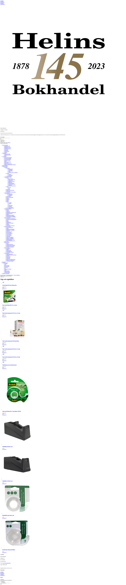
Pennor (7, 177)
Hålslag (7, 228)
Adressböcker (10, 194)
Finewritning (8, 191)
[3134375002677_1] (3, 283)
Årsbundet (8, 168)
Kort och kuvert (6, 242)
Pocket (5, 155)
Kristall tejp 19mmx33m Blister (8, 549)
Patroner (9, 187)
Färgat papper (10, 205)
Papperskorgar (8, 222)
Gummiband (8, 236)
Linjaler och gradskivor (10, 237)
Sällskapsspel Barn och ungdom (11, 254)
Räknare (7, 209)
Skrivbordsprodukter (7, 226)
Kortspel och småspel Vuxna (10, 259)
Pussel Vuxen (8, 256)
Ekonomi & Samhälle (7, 158)
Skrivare (7, 210)
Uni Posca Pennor (7, 272)
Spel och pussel (6, 253)
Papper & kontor (5, 166)
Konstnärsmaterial (9, 251)
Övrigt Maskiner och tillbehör (11, 216)
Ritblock (7, 249)
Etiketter (7, 200)
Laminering (8, 211)
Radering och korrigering (10, 190)
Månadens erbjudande (5, 273)
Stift (9, 188)
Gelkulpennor (10, 180)
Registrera (3, 581)
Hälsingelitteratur (5, 165)
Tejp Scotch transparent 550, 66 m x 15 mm (11, 348)
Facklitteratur (4, 156)
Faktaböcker (6, 150)
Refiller (7, 186)
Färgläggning (8, 248)
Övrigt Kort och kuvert (9, 246)
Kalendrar (5, 167)
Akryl (5, 264)
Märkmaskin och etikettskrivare (11, 212)
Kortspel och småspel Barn (10, 260)
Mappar (7, 221)
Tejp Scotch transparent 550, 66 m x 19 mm (11, 356)
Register (7, 223)
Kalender (9, 174)
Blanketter (7, 199)
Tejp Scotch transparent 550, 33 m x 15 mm (11, 313)
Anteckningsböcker (9, 193)
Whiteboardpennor (11, 183)
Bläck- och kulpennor (11, 179)
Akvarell (5, 263)
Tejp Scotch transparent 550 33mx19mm (10, 340)
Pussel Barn (8, 257)
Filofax (9, 171)
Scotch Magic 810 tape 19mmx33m (9, 285)
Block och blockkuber (9, 197)
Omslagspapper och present (10, 245)
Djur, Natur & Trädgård (8, 157)
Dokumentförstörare (9, 213)
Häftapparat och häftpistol (10, 229)
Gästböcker (10, 195)
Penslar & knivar (7, 270)
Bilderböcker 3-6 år (7, 146)
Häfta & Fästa (6, 241)
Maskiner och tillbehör (7, 208)
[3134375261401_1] (3, 311)
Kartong (7, 198)
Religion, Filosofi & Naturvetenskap (10, 164)
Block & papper (6, 265)
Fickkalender (10, 169)
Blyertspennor (10, 178)
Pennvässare (8, 189)
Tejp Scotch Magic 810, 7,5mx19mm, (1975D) (11, 411)
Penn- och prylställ (9, 231)
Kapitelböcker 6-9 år (7, 147)
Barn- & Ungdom (5, 145)
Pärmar (7, 220)
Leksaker (5, 152)
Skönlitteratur (4, 153)
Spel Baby (8, 255)
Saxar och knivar (9, 235)
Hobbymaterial (8, 250)
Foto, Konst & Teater (7, 159)
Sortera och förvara (7, 217)
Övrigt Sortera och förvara (10, 225)
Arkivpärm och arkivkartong (10, 218)
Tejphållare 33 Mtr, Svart (7, 480)
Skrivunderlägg (8, 232)
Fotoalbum (8, 224)
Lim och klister (8, 234)
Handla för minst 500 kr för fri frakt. (6, 276)
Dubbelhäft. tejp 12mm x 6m (8, 515)
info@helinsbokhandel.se (7, 563)
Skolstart (7, 173)
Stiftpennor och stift (11, 181)
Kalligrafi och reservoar (12, 185)
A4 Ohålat (10, 202)
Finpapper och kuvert (9, 244)
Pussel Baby (8, 258)
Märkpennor (10, 182)
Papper (7, 201)
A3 (8, 204)
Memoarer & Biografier (8, 163)
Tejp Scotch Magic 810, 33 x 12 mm (9, 305)
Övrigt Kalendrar (9, 176)
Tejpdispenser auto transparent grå (9, 364)
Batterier (7, 214)
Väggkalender (10, 170)
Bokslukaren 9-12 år (7, 148)
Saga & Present (6, 151)
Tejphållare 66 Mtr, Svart (7, 446)
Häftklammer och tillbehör (10, 230)
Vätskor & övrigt (7, 271)
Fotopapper (10, 206)
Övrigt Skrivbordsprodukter (10, 240)
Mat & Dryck (6, 162)
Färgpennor (6, 267)
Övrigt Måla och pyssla (10, 252)
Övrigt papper (10, 207)
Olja (5, 268)
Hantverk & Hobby (7, 160)
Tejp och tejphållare (9, 233)
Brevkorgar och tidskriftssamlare (11, 219)
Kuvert (7, 243)
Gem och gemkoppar (9, 227)
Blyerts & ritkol (6, 266)
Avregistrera (3, 582)
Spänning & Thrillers (7, 154)
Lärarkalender (10, 175)
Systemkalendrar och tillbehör (13, 172)
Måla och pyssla (6, 247)
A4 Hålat (9, 203)
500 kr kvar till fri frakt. (4, 143)
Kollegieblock (8, 196)
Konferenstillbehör (9, 239)
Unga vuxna (6, 149)
